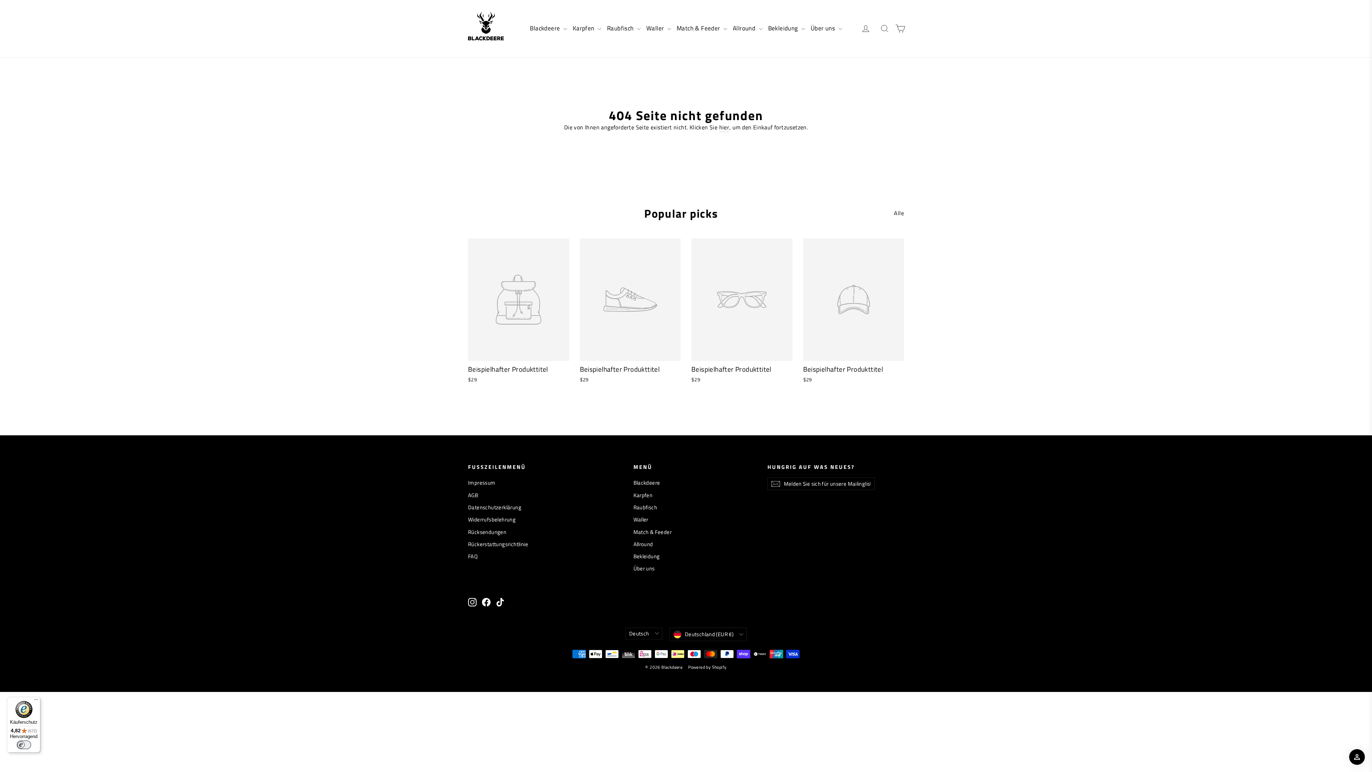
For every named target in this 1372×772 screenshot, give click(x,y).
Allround (745, 28)
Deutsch (639, 633)
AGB (473, 495)
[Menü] (36, 701)
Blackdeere (545, 28)
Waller (656, 28)
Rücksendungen (487, 532)
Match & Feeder (699, 28)
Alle (899, 213)
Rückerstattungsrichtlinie (498, 544)
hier (724, 127)
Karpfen (584, 28)
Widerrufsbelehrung (492, 519)
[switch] (24, 745)
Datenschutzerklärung (494, 507)
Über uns (824, 28)
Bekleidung (784, 28)
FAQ (473, 556)
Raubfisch (621, 28)
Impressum (482, 483)
